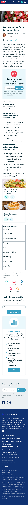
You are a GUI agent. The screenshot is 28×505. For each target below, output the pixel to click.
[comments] (11, 219)
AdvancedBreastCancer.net (11, 439)
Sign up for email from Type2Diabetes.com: (14, 81)
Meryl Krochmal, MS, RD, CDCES (16, 33)
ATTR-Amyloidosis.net (9, 455)
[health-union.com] (9, 415)
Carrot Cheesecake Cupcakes (10, 215)
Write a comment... (10, 307)
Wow (9, 289)
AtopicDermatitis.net (9, 452)
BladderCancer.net (8, 460)
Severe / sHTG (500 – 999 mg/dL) (15, 354)
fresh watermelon (15, 47)
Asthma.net (6, 449)
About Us (4, 470)
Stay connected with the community (11, 385)
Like (5, 282)
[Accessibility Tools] (18, 2)
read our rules (14, 300)
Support (14, 282)
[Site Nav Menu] (26, 2)
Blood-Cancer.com (8, 463)
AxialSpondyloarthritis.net (11, 457)
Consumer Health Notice (9, 475)
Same (17, 289)
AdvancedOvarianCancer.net (12, 441)
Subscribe (19, 88)
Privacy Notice (18, 93)
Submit (14, 370)
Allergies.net (6, 444)
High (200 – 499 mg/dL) (13, 349)
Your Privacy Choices (8, 477)
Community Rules (7, 479)
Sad (20, 282)
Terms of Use (10, 95)
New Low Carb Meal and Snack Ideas (12, 193)
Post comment (14, 312)
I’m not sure (12, 365)
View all (5, 466)
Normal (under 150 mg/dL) (14, 344)
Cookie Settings (20, 477)
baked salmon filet (13, 63)
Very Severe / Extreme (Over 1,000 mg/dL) (15, 360)
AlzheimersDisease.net (10, 447)
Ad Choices (16, 479)
